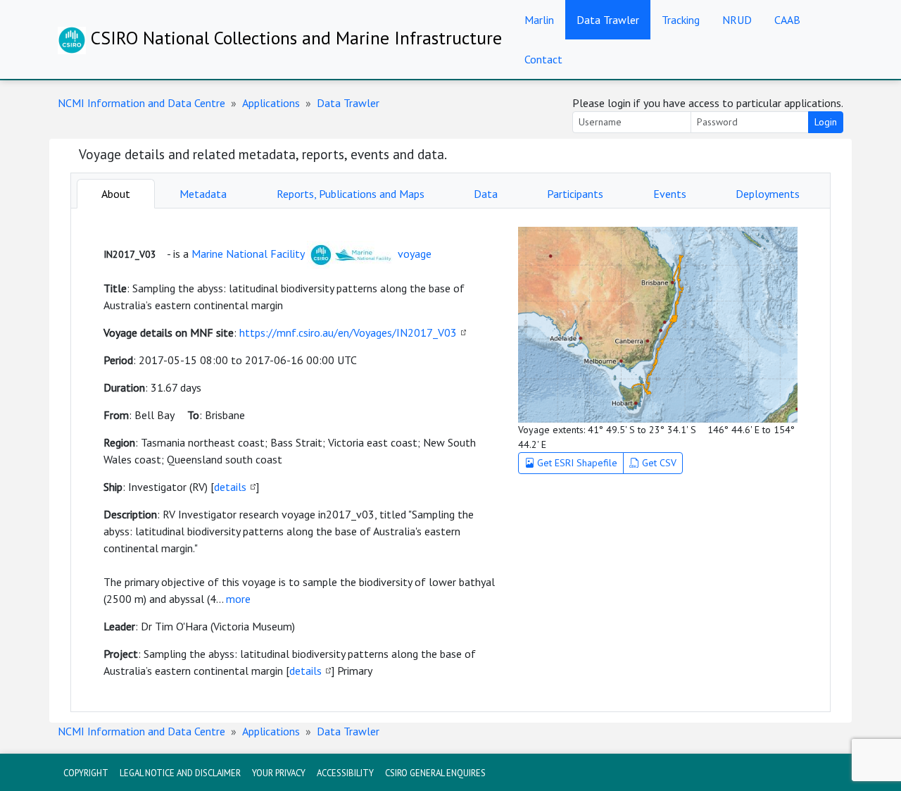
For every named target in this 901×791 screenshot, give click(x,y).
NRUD (737, 20)
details (230, 487)
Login (825, 122)
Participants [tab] (575, 194)
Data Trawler (607, 20)
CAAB (787, 20)
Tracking (681, 20)
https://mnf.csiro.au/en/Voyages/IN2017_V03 (348, 332)
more (238, 599)
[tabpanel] (450, 460)
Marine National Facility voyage (311, 254)
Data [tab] (486, 194)
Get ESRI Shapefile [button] (575, 462)
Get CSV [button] (657, 462)
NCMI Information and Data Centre (141, 103)
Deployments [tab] (768, 194)
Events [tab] (669, 194)
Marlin (539, 20)
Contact (543, 59)
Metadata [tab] (203, 194)
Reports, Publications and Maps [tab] (350, 194)
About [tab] (115, 194)
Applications (271, 103)
